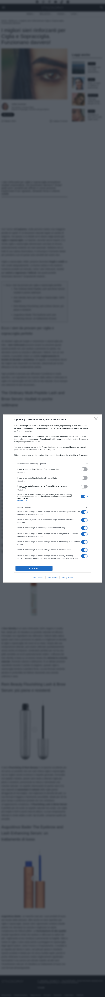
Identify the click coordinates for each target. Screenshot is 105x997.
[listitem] (52, 463)
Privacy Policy (67, 577)
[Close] (96, 419)
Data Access (52, 577)
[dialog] (52, 498)
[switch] (84, 469)
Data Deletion (38, 577)
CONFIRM (34, 568)
